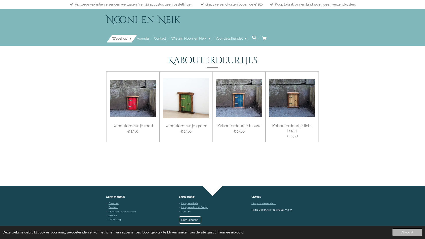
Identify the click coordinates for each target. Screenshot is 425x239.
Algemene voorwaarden (122, 211)
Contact (113, 207)
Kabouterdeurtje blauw (239, 125)
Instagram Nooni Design (194, 207)
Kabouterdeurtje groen (186, 125)
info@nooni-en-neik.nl (263, 203)
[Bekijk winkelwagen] (264, 38)
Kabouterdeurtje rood (133, 125)
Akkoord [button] (407, 232)
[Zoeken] (254, 38)
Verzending (115, 219)
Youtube (186, 211)
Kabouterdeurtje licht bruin (292, 128)
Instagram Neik (189, 203)
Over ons (114, 203)
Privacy (113, 215)
